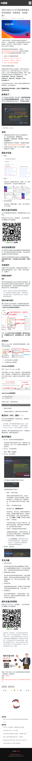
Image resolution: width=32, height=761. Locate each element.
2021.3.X (6, 58)
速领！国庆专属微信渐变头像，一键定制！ (13, 737)
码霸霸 (4, 3)
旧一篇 (4, 690)
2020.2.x (12, 60)
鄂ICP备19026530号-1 (16, 754)
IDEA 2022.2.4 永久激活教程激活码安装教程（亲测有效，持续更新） (15, 12)
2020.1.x (18, 60)
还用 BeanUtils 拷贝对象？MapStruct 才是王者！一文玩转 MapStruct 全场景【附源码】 (15, 741)
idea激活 (5, 686)
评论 (13, 18)
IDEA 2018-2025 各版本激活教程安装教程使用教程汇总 (15, 720)
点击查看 (7, 53)
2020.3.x (6, 60)
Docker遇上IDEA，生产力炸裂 (10, 730)
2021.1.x (18, 58)
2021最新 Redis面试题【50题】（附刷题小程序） (15, 733)
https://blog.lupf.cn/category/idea (10, 51)
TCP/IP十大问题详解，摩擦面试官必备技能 (13, 727)
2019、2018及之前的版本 (11, 63)
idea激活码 (11, 686)
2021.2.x (12, 58)
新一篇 (27, 690)
